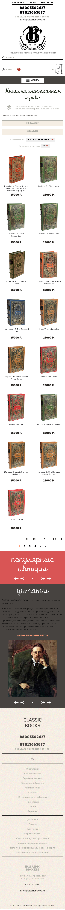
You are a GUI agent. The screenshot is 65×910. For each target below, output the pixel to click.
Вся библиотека (32, 773)
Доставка (18, 3)
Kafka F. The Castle (49, 377)
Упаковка (32, 792)
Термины (32, 811)
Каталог (32, 123)
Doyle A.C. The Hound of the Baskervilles (49, 282)
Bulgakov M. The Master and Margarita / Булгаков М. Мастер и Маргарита (16, 188)
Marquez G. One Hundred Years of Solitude (49, 473)
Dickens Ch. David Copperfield (16, 235)
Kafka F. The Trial (16, 424)
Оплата (32, 3)
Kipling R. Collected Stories (48, 424)
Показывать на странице (29, 146)
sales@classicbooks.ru (32, 19)
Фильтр (32, 131)
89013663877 (32, 13)
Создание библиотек (32, 783)
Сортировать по (17, 140)
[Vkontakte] (32, 758)
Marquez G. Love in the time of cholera (16, 473)
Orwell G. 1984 (16, 520)
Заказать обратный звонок (32, 17)
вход (9, 70)
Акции (32, 806)
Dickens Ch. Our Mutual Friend (16, 282)
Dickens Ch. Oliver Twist (48, 234)
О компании (32, 769)
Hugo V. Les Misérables (49, 329)
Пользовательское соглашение (32, 852)
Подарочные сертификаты (32, 797)
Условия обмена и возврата (32, 843)
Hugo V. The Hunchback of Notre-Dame (16, 378)
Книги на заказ (32, 787)
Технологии (32, 802)
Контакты (47, 3)
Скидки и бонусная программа (32, 838)
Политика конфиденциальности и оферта (32, 847)
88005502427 (32, 8)
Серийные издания (32, 778)
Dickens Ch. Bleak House (48, 186)
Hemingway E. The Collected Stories (16, 330)
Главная (5, 115)
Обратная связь (32, 833)
